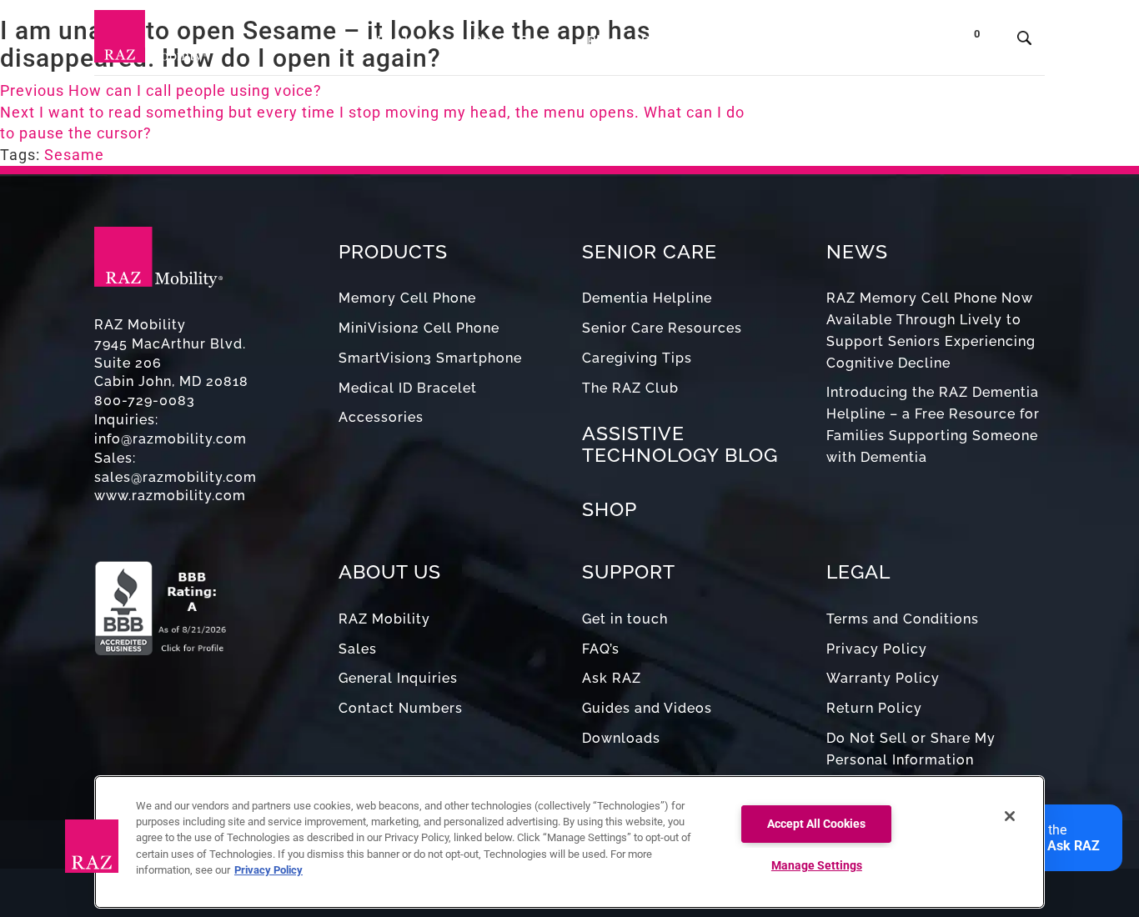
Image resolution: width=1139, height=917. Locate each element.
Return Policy (874, 708)
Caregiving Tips (637, 358)
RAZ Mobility (384, 619)
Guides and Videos (647, 708)
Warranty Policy (883, 678)
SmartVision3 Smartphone (430, 358)
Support (667, 41)
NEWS (857, 251)
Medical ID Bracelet (408, 388)
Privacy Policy (876, 649)
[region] (569, 842)
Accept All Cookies (816, 824)
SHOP (609, 509)
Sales (358, 649)
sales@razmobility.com (175, 477)
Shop (911, 41)
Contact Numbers (401, 708)
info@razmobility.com (170, 439)
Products (408, 41)
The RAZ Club (630, 388)
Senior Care (513, 41)
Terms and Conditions (902, 619)
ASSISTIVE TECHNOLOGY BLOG (680, 443)
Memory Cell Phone (407, 298)
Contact (842, 41)
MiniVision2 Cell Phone (419, 328)
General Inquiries (398, 678)
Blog (601, 41)
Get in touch (625, 619)
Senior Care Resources (662, 328)
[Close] (1009, 816)
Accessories (381, 417)
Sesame (74, 154)
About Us (751, 41)
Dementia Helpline (647, 298)
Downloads (621, 738)
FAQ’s (601, 649)
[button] (91, 846)
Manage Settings (816, 866)
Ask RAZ (611, 678)
